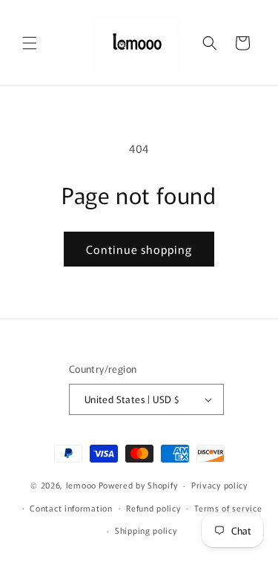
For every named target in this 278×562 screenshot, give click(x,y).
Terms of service (228, 508)
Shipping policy (146, 530)
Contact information (71, 508)
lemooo (81, 485)
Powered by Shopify (138, 485)
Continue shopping (139, 249)
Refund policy (153, 508)
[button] (29, 43)
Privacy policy (219, 485)
